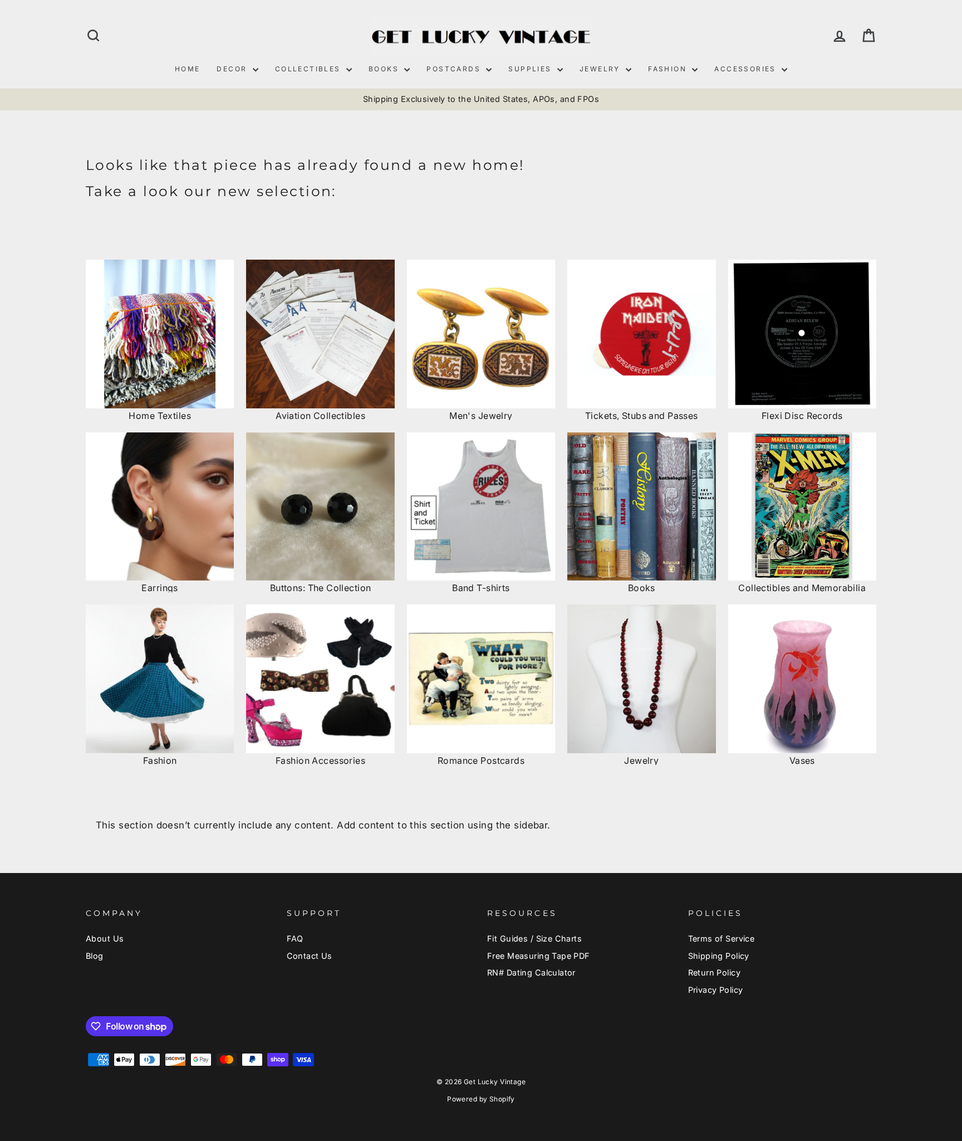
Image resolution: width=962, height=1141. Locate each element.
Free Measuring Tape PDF (538, 955)
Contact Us (309, 955)
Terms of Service (721, 938)
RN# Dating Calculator (531, 972)
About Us (105, 938)
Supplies (531, 69)
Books (385, 69)
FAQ (295, 938)
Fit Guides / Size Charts (534, 938)
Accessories (746, 69)
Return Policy (714, 972)
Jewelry (601, 69)
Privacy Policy (715, 989)
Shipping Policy (718, 955)
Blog (95, 955)
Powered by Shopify (481, 1099)
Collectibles (309, 69)
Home (187, 69)
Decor (233, 69)
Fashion (668, 69)
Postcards (454, 69)
